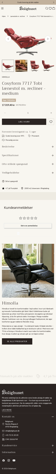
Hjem (4, 16)
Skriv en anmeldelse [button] (29, 225)
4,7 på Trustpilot (12, 188)
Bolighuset (12, 468)
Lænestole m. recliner (17, 16)
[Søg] (47, 8)
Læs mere (7, 410)
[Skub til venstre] (8, 39)
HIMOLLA (6, 77)
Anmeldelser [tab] (10, 233)
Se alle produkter (17, 341)
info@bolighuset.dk (12, 431)
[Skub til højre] (48, 39)
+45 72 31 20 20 (11, 435)
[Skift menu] (2, 8)
